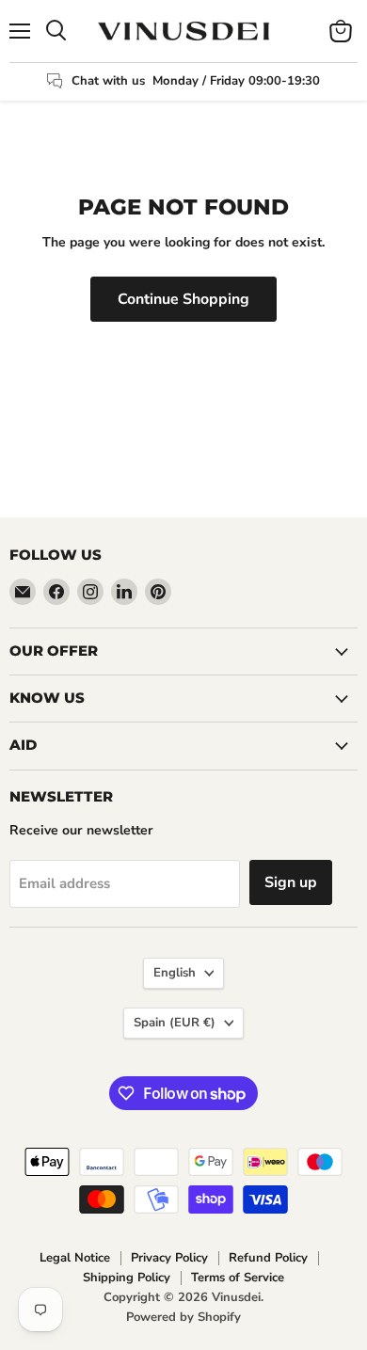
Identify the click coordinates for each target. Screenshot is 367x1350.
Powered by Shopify (183, 1317)
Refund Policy (268, 1257)
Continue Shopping (183, 299)
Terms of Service (237, 1277)
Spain (174, 1022)
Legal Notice (75, 1257)
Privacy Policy (169, 1257)
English (174, 972)
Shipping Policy (126, 1277)
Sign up (290, 882)
